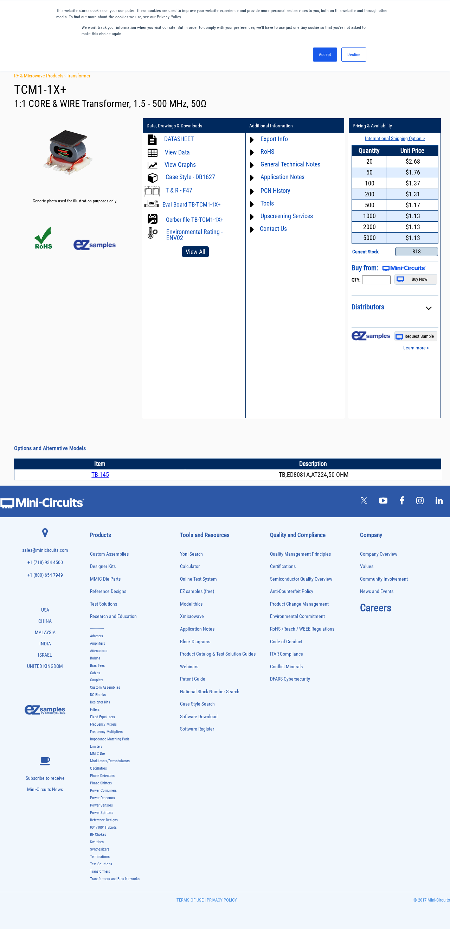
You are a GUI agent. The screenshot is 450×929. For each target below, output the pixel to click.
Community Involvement (384, 579)
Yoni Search (191, 554)
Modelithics (191, 604)
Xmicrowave (192, 616)
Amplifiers (97, 643)
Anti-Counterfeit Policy (291, 591)
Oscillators (98, 768)
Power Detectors (102, 798)
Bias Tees (97, 665)
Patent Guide (192, 679)
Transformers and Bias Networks (115, 879)
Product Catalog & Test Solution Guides (218, 654)
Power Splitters (101, 812)
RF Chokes (98, 834)
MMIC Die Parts (105, 579)
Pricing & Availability (372, 125)
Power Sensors (101, 805)
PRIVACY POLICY (221, 900)
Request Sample (419, 336)
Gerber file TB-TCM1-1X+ (194, 219)
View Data (177, 152)
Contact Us (273, 228)
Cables (95, 673)
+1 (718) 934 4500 (45, 562)
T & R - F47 (179, 190)
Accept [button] (325, 54)
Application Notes (197, 629)
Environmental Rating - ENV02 (194, 234)
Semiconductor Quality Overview (301, 579)
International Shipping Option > (395, 138)
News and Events (376, 591)
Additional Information (271, 125)
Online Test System (198, 579)
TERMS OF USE (190, 900)
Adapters (96, 636)
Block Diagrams (195, 642)
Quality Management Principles (300, 554)
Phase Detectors (102, 775)
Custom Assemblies (109, 554)
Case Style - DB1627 (190, 177)
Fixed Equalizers (102, 717)
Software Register (197, 729)
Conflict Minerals (286, 667)
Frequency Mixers (103, 724)
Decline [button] (353, 54)
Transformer (78, 75)
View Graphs (180, 164)
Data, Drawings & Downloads (174, 125)
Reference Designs (108, 591)
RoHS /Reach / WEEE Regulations (302, 629)
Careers (375, 608)
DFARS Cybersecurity (290, 679)
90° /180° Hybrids (103, 827)
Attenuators (98, 651)
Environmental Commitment (297, 616)
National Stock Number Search (209, 692)
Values (366, 566)
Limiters (96, 746)
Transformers (100, 871)
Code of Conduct (286, 642)
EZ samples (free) (197, 591)
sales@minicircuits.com (45, 550)
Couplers (96, 680)
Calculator (190, 566)
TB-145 (100, 474)
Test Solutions (103, 604)
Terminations (100, 856)
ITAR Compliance (286, 654)
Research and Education (113, 616)
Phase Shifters (101, 783)
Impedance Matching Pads (109, 739)
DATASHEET (179, 139)
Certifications (283, 566)
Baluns (95, 658)
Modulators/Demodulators (110, 761)
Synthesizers (99, 849)
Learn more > (416, 347)
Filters (94, 709)
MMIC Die (97, 753)
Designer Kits (103, 566)
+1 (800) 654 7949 (45, 575)
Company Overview (378, 554)
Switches (97, 842)
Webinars (189, 667)
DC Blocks (98, 695)
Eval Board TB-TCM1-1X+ (191, 204)
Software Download (199, 717)
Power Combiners (103, 790)
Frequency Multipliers (106, 731)
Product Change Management (299, 604)
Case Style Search (197, 704)
